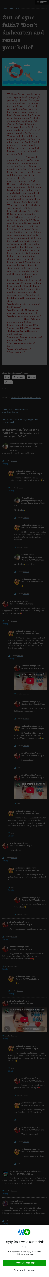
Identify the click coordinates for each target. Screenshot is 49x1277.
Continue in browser (24, 1270)
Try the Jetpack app (24, 1262)
